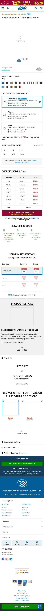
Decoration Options (12, 442)
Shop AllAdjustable (30, 418)
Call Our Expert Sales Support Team (22, 464)
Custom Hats (12, 14)
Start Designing (22, 607)
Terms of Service (22, 593)
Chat (27, 544)
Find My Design (26, 504)
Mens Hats (22, 14)
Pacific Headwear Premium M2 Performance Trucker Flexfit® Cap (8, 237)
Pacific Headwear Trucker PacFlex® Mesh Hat (35, 236)
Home (4, 14)
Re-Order (25, 510)
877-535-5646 (33, 160)
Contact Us (25, 515)
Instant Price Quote (22, 162)
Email (37, 544)
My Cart (4, 507)
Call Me (16, 544)
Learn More (6, 70)
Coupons (25, 507)
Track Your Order (7, 510)
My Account (5, 504)
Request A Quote (7, 513)
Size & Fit (39, 145)
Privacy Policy (22, 591)
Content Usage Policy (22, 598)
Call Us (6, 544)
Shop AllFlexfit (10, 418)
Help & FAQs (26, 513)
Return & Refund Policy (22, 600)
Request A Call (6, 515)
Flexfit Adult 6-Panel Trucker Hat (22, 235)
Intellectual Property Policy (22, 596)
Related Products (11, 447)
